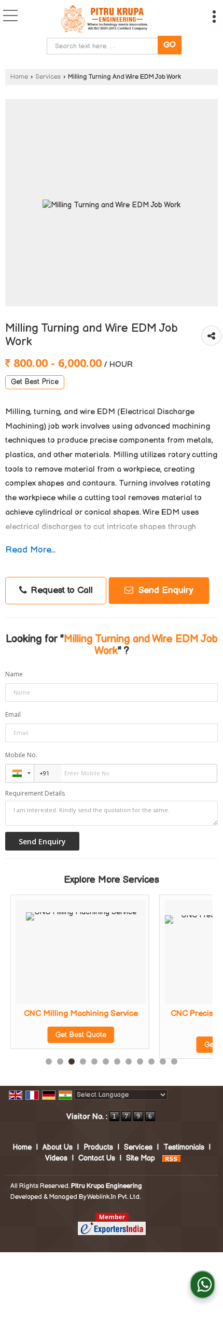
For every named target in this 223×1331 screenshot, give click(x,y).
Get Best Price (35, 382)
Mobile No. (21, 755)
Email (13, 714)
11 (163, 1061)
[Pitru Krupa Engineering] (105, 20)
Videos (56, 1158)
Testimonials (183, 1147)
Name (14, 674)
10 (151, 1061)
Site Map (140, 1158)
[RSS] (171, 1158)
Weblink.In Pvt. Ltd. (114, 1197)
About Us (58, 1147)
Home (19, 77)
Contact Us (96, 1158)
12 (174, 1061)
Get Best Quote (48, 1034)
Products (98, 1147)
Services (48, 77)
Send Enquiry (164, 590)
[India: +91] (19, 773)
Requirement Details (35, 793)
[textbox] (104, 46)
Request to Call (60, 590)
